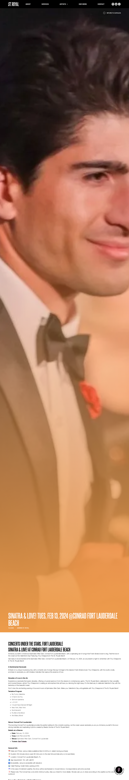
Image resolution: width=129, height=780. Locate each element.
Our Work (83, 4)
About (28, 4)
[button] (64, 4)
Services (45, 4)
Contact (101, 4)
